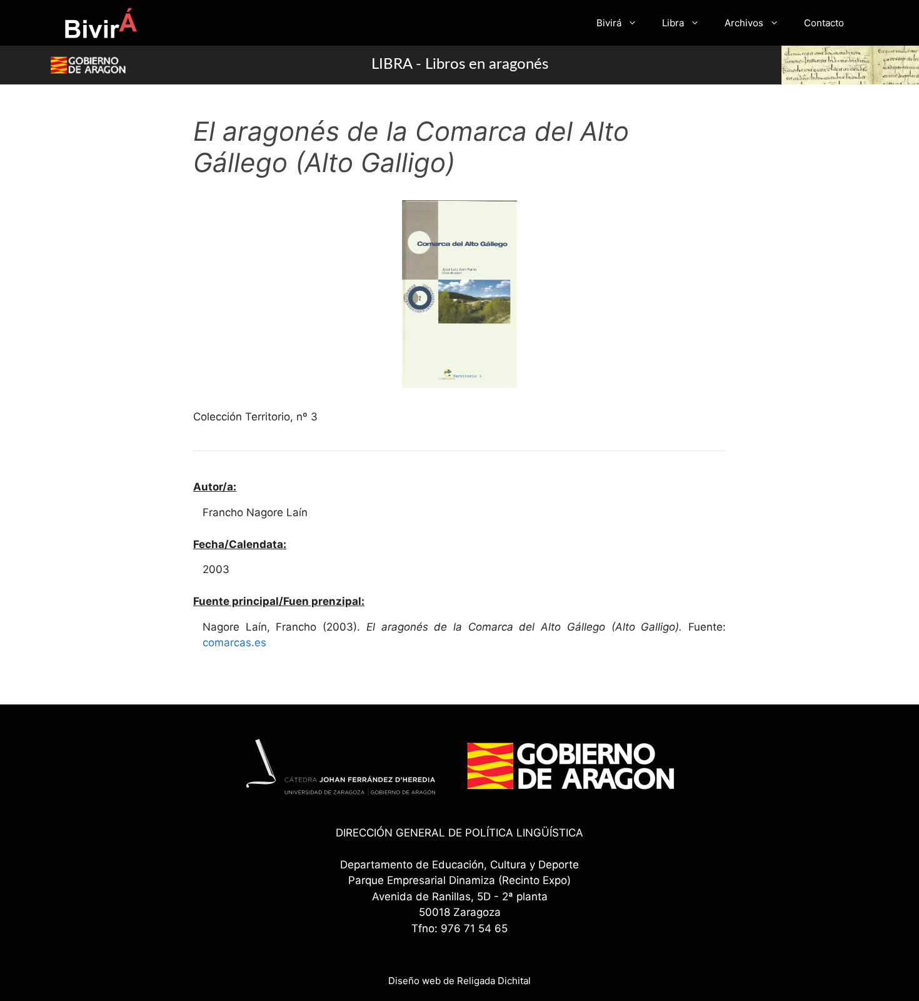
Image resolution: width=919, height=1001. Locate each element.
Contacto (824, 23)
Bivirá (608, 23)
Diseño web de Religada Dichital (459, 981)
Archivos (744, 23)
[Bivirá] (100, 23)
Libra (673, 23)
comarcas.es (234, 642)
